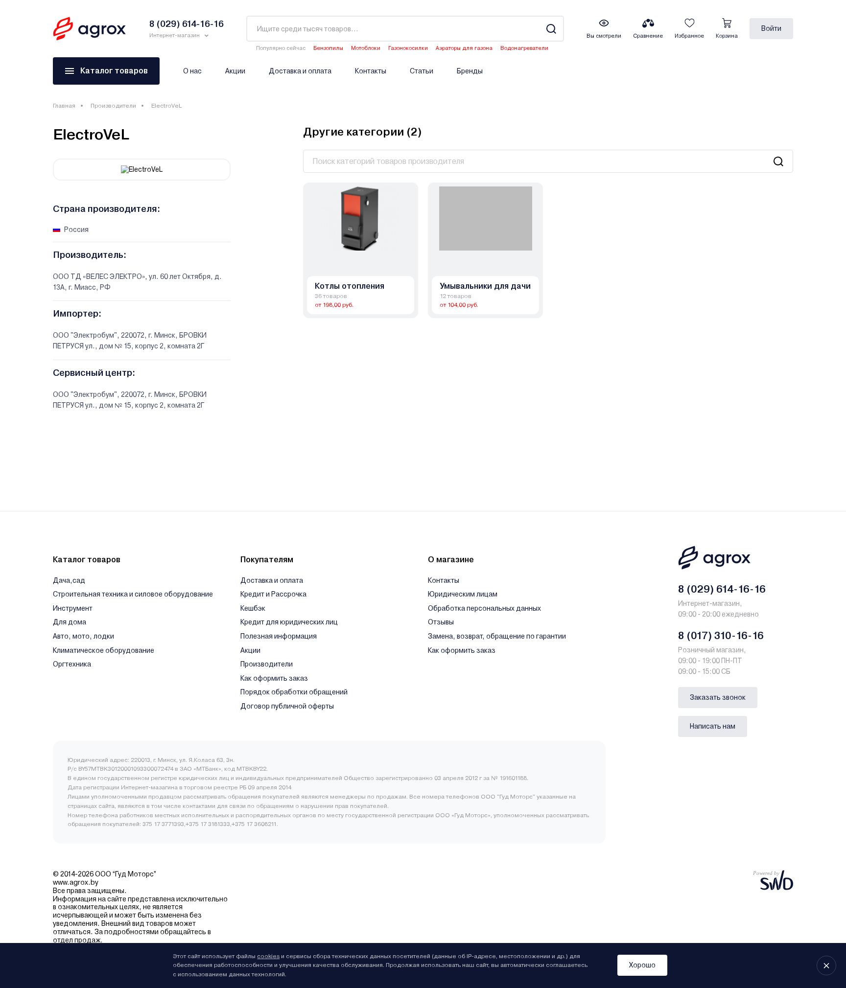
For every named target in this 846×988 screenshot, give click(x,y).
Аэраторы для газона (464, 48)
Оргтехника (72, 664)
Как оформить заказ (274, 678)
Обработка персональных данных (484, 608)
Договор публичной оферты (287, 706)
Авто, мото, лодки (83, 636)
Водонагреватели (524, 48)
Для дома (69, 622)
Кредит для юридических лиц (289, 622)
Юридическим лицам (462, 594)
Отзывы (441, 622)
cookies (268, 956)
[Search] (551, 29)
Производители (113, 105)
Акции (235, 71)
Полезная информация (278, 636)
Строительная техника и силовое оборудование (133, 594)
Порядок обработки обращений (294, 692)
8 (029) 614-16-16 (722, 589)
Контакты (370, 71)
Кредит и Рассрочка (273, 594)
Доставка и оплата (300, 71)
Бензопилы (328, 48)
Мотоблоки (365, 48)
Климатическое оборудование (103, 650)
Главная (64, 105)
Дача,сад (69, 580)
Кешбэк (252, 608)
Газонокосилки (408, 48)
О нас (192, 71)
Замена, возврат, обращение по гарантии (497, 636)
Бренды (470, 71)
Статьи (421, 71)
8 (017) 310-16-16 (721, 636)
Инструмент (73, 608)
